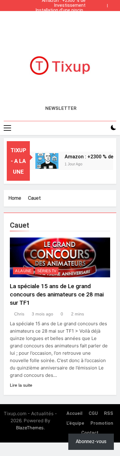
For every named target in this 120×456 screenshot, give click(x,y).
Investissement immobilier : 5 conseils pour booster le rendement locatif (63, 5)
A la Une (23, 271)
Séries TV (46, 271)
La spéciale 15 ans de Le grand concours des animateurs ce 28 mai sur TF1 (57, 294)
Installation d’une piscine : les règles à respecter (60, 10)
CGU (93, 413)
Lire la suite (21, 385)
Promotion (101, 423)
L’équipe (75, 423)
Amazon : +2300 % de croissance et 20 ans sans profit (64, 20)
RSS (108, 413)
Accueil (74, 413)
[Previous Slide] (104, 4)
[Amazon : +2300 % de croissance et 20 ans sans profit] (45, 161)
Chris (19, 313)
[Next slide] (113, 4)
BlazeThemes (30, 427)
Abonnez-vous (91, 441)
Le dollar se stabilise (65, 15)
